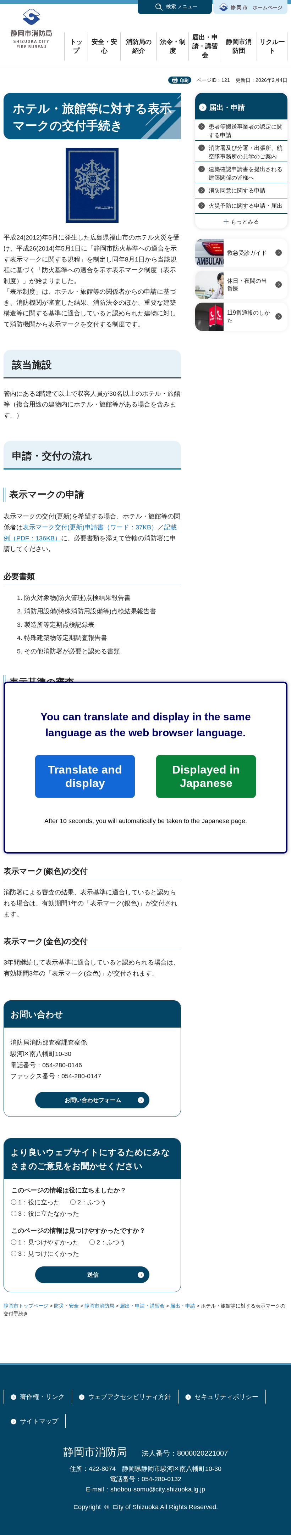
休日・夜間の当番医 (247, 285)
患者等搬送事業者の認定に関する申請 (245, 131)
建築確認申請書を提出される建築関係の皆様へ (245, 173)
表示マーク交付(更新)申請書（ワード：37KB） (90, 527)
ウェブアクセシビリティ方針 (129, 1396)
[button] (175, 7)
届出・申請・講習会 (142, 1306)
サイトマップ (39, 1421)
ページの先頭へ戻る (276, 1341)
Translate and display (85, 776)
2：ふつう (91, 1202)
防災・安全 (66, 1306)
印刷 (184, 80)
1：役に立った (39, 1202)
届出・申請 (227, 107)
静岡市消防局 (99, 1306)
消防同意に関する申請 (237, 190)
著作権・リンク (42, 1396)
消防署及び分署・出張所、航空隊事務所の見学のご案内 (245, 152)
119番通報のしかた (248, 317)
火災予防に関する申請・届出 (245, 206)
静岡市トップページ (26, 1306)
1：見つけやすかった (48, 1242)
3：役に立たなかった (48, 1213)
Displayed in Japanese (206, 776)
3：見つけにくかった (48, 1253)
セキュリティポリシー (226, 1396)
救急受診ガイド (247, 253)
